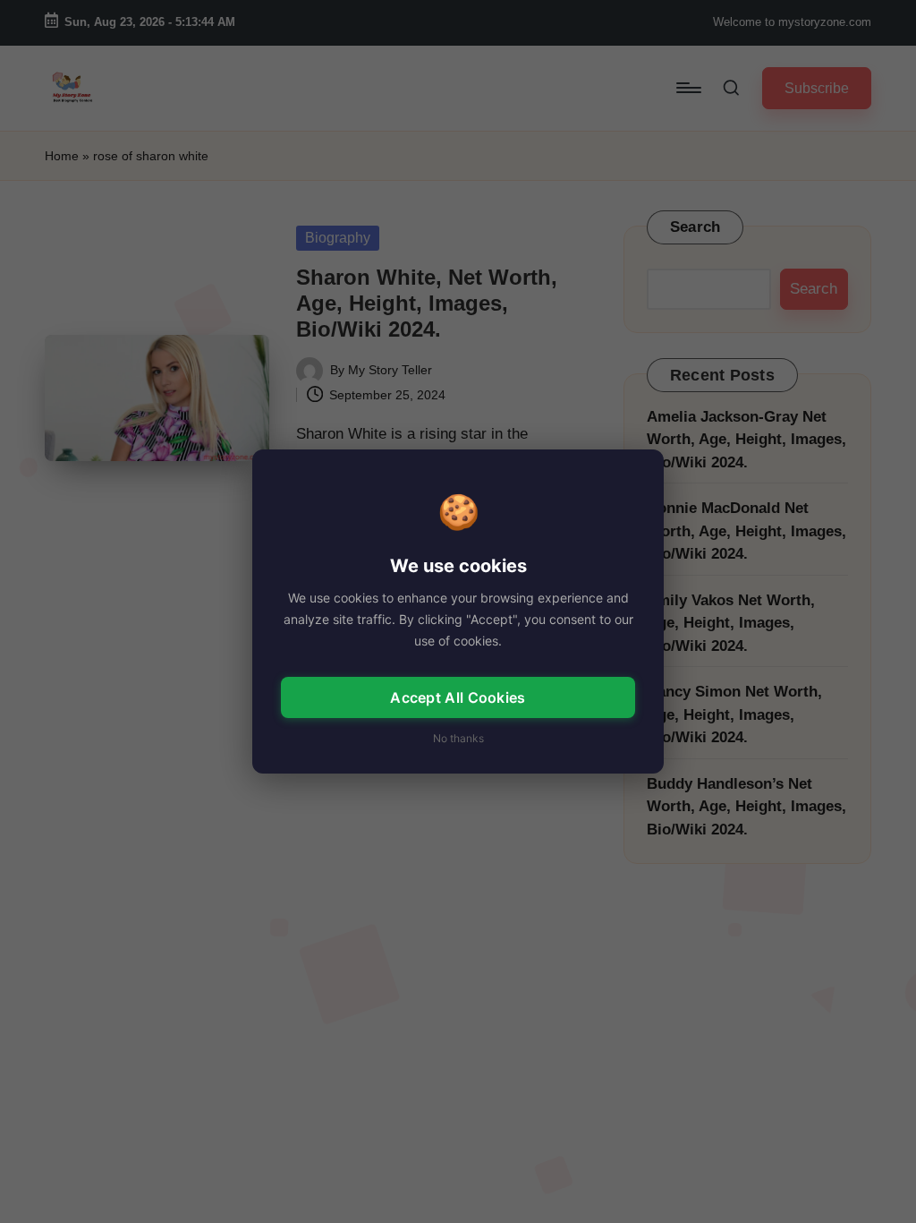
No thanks (458, 738)
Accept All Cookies (457, 697)
